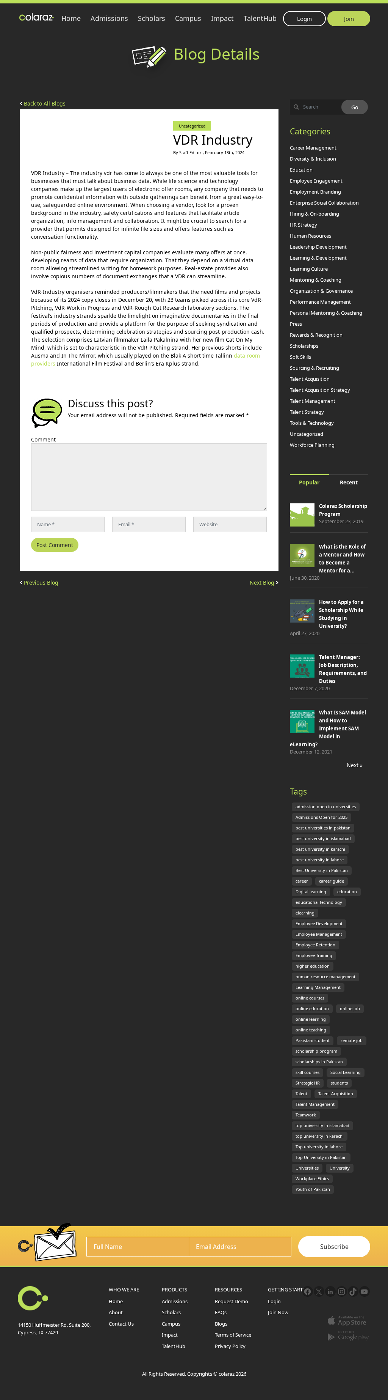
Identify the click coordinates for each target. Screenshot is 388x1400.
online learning (311, 1019)
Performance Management (320, 302)
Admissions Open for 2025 (321, 817)
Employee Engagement (316, 180)
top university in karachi (320, 1136)
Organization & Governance (321, 291)
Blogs (221, 1323)
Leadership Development (318, 246)
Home (71, 18)
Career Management (313, 147)
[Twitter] (319, 1291)
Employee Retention (315, 945)
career (302, 881)
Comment (43, 439)
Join (349, 18)
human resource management (325, 977)
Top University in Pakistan (321, 1157)
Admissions (109, 18)
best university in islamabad (323, 838)
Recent (349, 482)
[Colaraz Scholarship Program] (302, 516)
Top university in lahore (319, 1147)
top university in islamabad (322, 1125)
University (340, 1168)
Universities (307, 1168)
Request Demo (231, 1301)
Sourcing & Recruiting (314, 368)
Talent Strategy (307, 412)
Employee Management (319, 934)
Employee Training (314, 955)
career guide (331, 881)
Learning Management (318, 987)
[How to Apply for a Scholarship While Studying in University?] (302, 612)
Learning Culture (309, 268)
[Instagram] (341, 1291)
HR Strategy (303, 224)
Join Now (278, 1312)
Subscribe (334, 1246)
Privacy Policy (230, 1346)
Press (296, 324)
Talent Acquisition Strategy (320, 390)
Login (304, 18)
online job (350, 1009)
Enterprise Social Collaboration (324, 202)
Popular (309, 482)
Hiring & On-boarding (314, 213)
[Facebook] (307, 1291)
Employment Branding (315, 191)
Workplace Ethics (312, 1179)
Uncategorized (192, 126)
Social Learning (345, 1072)
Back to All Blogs (44, 103)
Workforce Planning (312, 445)
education (347, 892)
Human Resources (310, 235)
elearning (305, 913)
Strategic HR (308, 1083)
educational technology (319, 902)
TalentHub (260, 18)
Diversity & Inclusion (313, 158)
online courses (310, 998)
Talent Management (312, 401)
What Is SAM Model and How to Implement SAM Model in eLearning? (328, 728)
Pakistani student (313, 1040)
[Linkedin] (330, 1291)
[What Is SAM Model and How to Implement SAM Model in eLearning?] (302, 722)
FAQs (221, 1312)
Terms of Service (233, 1334)
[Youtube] (364, 1291)
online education (312, 1009)
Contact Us (121, 1323)
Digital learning (311, 892)
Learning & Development (318, 257)
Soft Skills (300, 357)
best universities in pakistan (323, 828)
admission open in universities (326, 807)
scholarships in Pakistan (319, 1062)
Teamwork (306, 1115)
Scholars (151, 18)
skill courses (307, 1072)
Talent (301, 1094)
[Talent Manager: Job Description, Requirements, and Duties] (302, 667)
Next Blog (263, 582)
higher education (313, 966)
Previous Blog (40, 582)
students (339, 1083)
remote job (352, 1040)
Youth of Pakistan (313, 1189)
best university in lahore (320, 860)
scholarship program (316, 1051)
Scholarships (304, 346)
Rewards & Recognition (316, 335)
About (116, 1312)
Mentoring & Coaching (315, 279)
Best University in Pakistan (322, 870)
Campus (188, 18)
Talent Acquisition (310, 379)
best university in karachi (320, 849)
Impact (222, 18)
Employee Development (319, 923)
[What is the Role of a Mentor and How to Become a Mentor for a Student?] (302, 556)
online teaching (311, 1030)
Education (301, 169)
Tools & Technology (312, 423)
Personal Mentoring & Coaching (326, 313)
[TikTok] (353, 1291)
